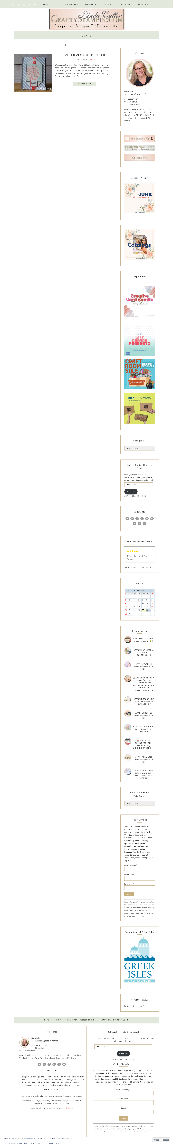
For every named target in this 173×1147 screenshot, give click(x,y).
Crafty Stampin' (86, 19)
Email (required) (131, 865)
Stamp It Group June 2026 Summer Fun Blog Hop (143, 729)
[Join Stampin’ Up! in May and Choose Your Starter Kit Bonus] (127, 771)
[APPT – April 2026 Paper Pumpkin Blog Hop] (127, 757)
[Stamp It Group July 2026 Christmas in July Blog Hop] (127, 699)
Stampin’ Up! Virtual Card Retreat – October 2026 (144, 652)
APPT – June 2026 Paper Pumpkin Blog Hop (144, 715)
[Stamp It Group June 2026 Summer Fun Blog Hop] (127, 727)
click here (69, 1108)
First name (129, 875)
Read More (86, 83)
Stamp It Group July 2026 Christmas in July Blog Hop (144, 701)
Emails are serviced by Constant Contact (135, 1132)
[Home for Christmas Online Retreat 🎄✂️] (127, 639)
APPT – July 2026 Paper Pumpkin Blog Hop (144, 666)
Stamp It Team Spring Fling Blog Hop (84, 55)
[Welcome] (139, 72)
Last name (129, 884)
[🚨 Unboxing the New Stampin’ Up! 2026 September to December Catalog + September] (127, 678)
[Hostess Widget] (139, 198)
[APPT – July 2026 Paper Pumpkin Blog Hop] (127, 664)
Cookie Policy (54, 1143)
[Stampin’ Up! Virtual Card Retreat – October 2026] (127, 650)
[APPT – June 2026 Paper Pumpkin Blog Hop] (127, 713)
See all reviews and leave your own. (138, 567)
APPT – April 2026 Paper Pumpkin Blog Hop (144, 759)
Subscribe (131, 492)
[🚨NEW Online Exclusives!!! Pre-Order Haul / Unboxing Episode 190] (127, 741)
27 (144, 610)
